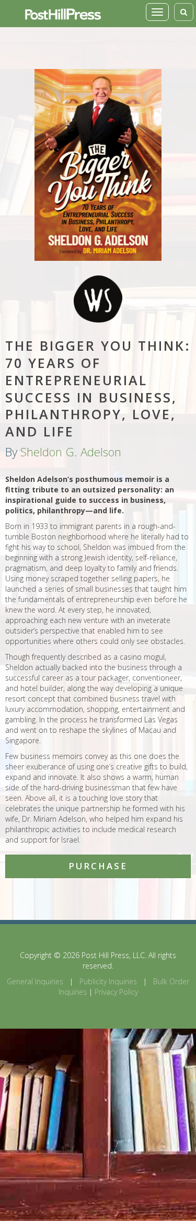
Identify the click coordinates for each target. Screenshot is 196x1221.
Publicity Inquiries (108, 981)
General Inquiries (35, 981)
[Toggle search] (183, 12)
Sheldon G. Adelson (70, 452)
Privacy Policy (116, 992)
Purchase (98, 866)
